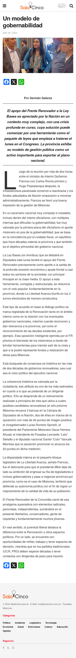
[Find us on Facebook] (3, 648)
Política (7, 622)
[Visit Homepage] (32, 5)
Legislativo (35, 622)
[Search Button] (71, 5)
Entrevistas (34, 626)
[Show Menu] (4, 5)
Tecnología (51, 622)
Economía (8, 626)
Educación (62, 626)
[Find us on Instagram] (13, 648)
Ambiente (20, 622)
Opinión (7, 630)
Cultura (48, 626)
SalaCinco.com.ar (20, 603)
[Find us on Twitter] (8, 648)
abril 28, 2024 (10, 32)
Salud (21, 626)
